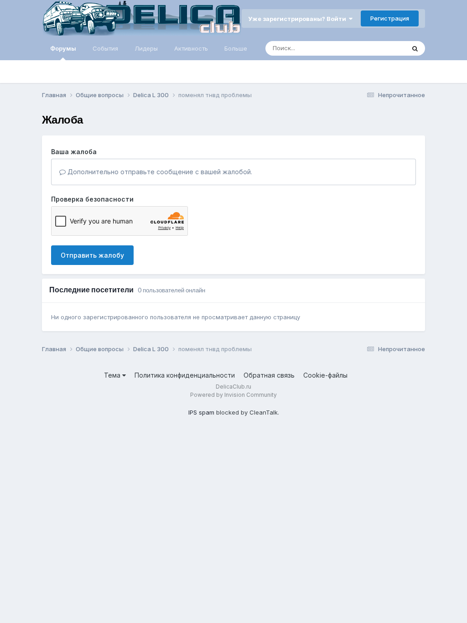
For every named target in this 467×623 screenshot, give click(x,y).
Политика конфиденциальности (185, 375)
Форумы (63, 48)
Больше (235, 48)
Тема (113, 375)
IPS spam (201, 412)
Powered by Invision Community (233, 394)
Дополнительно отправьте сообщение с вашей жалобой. (159, 172)
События (105, 48)
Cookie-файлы (325, 375)
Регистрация (389, 18)
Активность (191, 48)
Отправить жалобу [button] (92, 255)
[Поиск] (415, 48)
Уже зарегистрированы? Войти (298, 18)
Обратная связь (269, 375)
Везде (384, 48)
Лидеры (146, 48)
